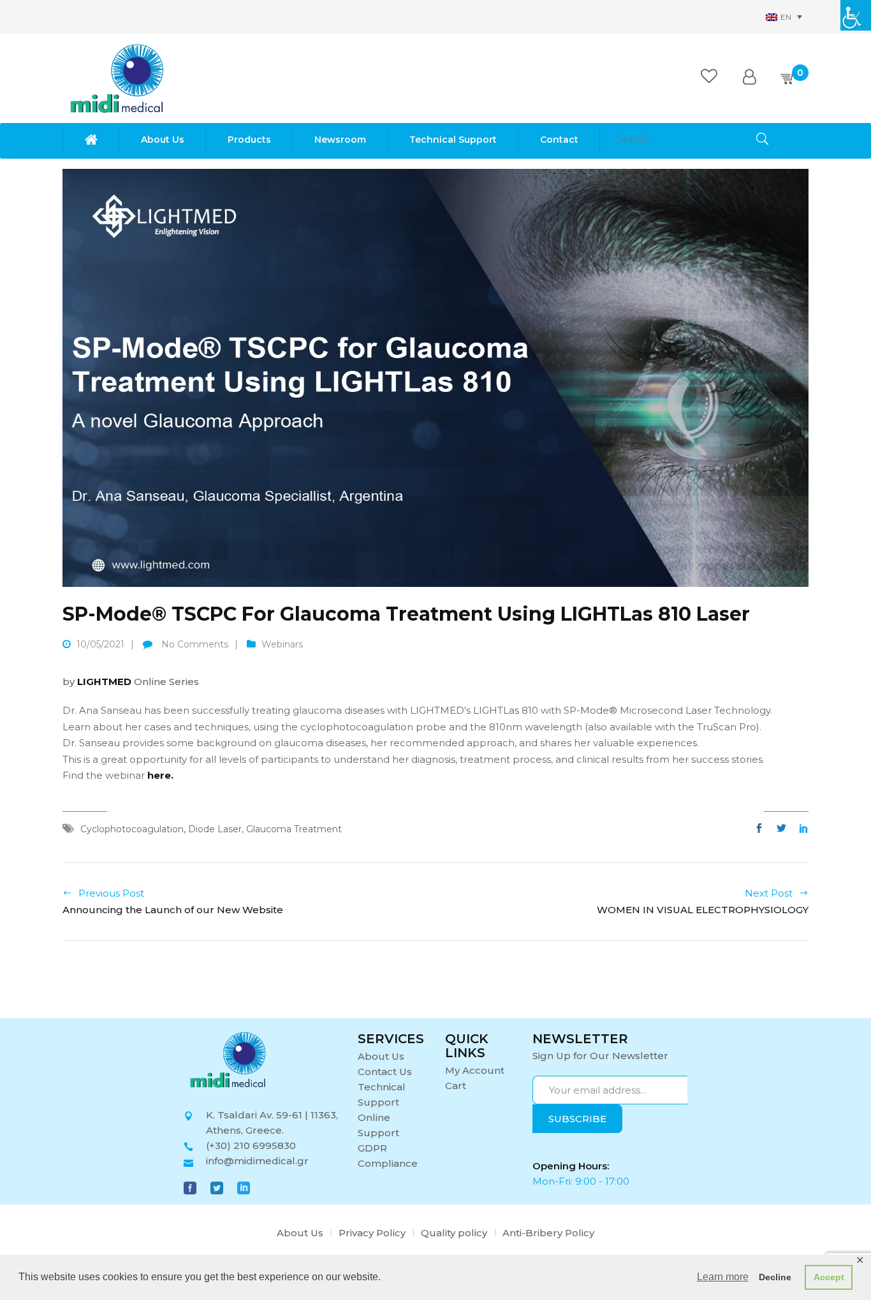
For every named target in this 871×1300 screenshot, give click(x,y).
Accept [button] (829, 1277)
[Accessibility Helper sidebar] (855, 15)
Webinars (282, 644)
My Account (474, 1070)
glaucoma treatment (294, 829)
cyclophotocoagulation (132, 829)
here (159, 775)
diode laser (215, 829)
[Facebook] (762, 829)
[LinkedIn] (801, 829)
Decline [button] (775, 1277)
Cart (455, 1086)
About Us (381, 1056)
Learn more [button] (723, 1276)
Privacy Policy (372, 1233)
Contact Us (385, 1071)
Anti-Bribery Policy (548, 1233)
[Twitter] (781, 829)
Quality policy (454, 1233)
